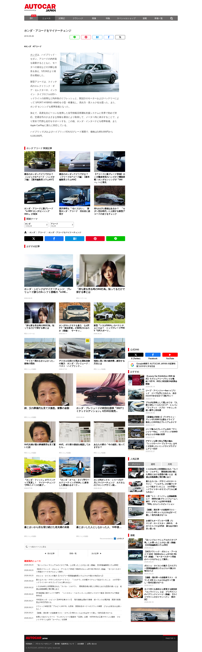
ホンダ (28, 46)
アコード (38, 46)
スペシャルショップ (126, 18)
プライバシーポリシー (43, 643)
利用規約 (29, 643)
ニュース (46, 18)
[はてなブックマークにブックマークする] (97, 37)
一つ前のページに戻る (37, 546)
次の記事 (95, 553)
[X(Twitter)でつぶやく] (120, 37)
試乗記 (62, 18)
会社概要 (80, 643)
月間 (170, 464)
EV (31, 18)
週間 (153, 464)
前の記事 (51, 553)
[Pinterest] (86, 37)
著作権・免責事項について (64, 643)
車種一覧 (158, 18)
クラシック (78, 18)
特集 (108, 18)
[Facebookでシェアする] (109, 37)
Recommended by (106, 538)
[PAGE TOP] (170, 638)
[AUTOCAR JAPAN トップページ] (25, 232)
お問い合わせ (92, 643)
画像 (94, 18)
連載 (145, 18)
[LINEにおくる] (75, 37)
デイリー (136, 464)
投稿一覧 (73, 553)
